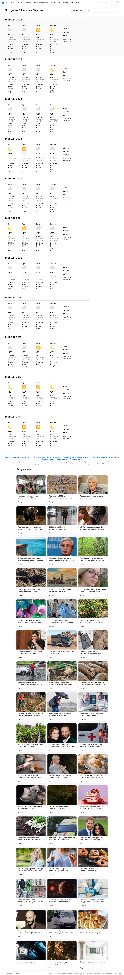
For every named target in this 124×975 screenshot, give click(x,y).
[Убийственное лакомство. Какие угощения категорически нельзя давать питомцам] (93, 520)
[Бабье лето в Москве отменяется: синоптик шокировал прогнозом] (62, 520)
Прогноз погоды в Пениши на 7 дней (76, 457)
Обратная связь (96, 973)
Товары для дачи (76, 459)
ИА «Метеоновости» (116, 973)
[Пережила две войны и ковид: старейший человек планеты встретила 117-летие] (93, 489)
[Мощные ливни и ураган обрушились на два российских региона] (31, 675)
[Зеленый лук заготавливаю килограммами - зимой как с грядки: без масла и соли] (31, 831)
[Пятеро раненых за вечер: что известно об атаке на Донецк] (93, 737)
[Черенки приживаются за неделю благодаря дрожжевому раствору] (31, 737)
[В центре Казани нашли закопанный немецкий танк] (93, 644)
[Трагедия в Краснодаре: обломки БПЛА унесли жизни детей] (62, 831)
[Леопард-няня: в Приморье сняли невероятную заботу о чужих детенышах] (93, 551)
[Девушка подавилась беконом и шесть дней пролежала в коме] (93, 955)
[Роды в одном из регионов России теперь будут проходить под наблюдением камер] (62, 613)
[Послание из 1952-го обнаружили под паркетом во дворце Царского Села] (62, 489)
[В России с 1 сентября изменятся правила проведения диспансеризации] (93, 706)
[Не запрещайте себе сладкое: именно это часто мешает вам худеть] (93, 800)
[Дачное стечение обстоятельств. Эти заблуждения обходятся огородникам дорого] (31, 706)
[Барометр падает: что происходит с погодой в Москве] (31, 893)
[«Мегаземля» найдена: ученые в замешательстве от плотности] (62, 893)
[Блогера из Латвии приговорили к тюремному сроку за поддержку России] (31, 800)
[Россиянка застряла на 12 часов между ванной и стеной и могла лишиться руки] (93, 893)
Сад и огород (62, 459)
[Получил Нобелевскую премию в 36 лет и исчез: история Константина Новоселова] (31, 644)
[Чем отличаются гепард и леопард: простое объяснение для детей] (62, 955)
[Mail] (3, 2)
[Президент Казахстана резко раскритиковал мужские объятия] (62, 551)
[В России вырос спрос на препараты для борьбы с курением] (62, 862)
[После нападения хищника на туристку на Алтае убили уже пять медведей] (31, 520)
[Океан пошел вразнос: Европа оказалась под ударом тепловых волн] (31, 551)
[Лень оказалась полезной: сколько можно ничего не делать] (31, 768)
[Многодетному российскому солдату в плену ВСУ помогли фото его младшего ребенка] (31, 489)
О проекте (50, 973)
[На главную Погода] (9, 2)
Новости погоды (48, 459)
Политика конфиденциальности (64, 973)
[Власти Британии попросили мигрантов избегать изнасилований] (62, 582)
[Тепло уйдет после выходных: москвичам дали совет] (62, 706)
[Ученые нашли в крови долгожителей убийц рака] (31, 955)
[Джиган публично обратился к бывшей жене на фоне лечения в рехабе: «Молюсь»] (31, 924)
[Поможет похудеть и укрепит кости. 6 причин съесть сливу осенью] (31, 613)
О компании (9, 973)
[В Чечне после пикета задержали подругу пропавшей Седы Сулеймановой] (93, 582)
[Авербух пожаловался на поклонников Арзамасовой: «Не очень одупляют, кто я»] (62, 737)
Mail (3, 973)
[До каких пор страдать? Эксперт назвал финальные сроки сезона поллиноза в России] (31, 862)
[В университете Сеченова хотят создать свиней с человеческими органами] (93, 675)
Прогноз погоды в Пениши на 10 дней (105, 457)
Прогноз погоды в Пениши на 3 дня (17, 457)
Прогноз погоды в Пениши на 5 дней (47, 457)
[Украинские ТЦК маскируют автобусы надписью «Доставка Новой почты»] (62, 924)
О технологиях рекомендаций (82, 973)
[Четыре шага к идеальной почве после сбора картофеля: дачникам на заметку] (31, 582)
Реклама (16, 973)
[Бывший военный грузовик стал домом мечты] (62, 644)
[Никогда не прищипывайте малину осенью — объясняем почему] (93, 613)
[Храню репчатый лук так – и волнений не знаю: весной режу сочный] (62, 675)
